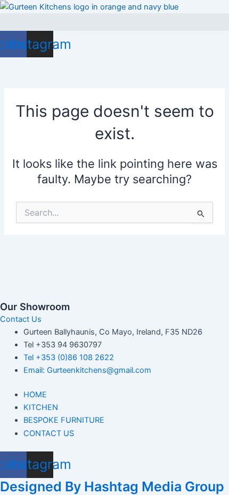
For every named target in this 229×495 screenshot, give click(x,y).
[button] (114, 22)
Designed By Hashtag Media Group (112, 486)
